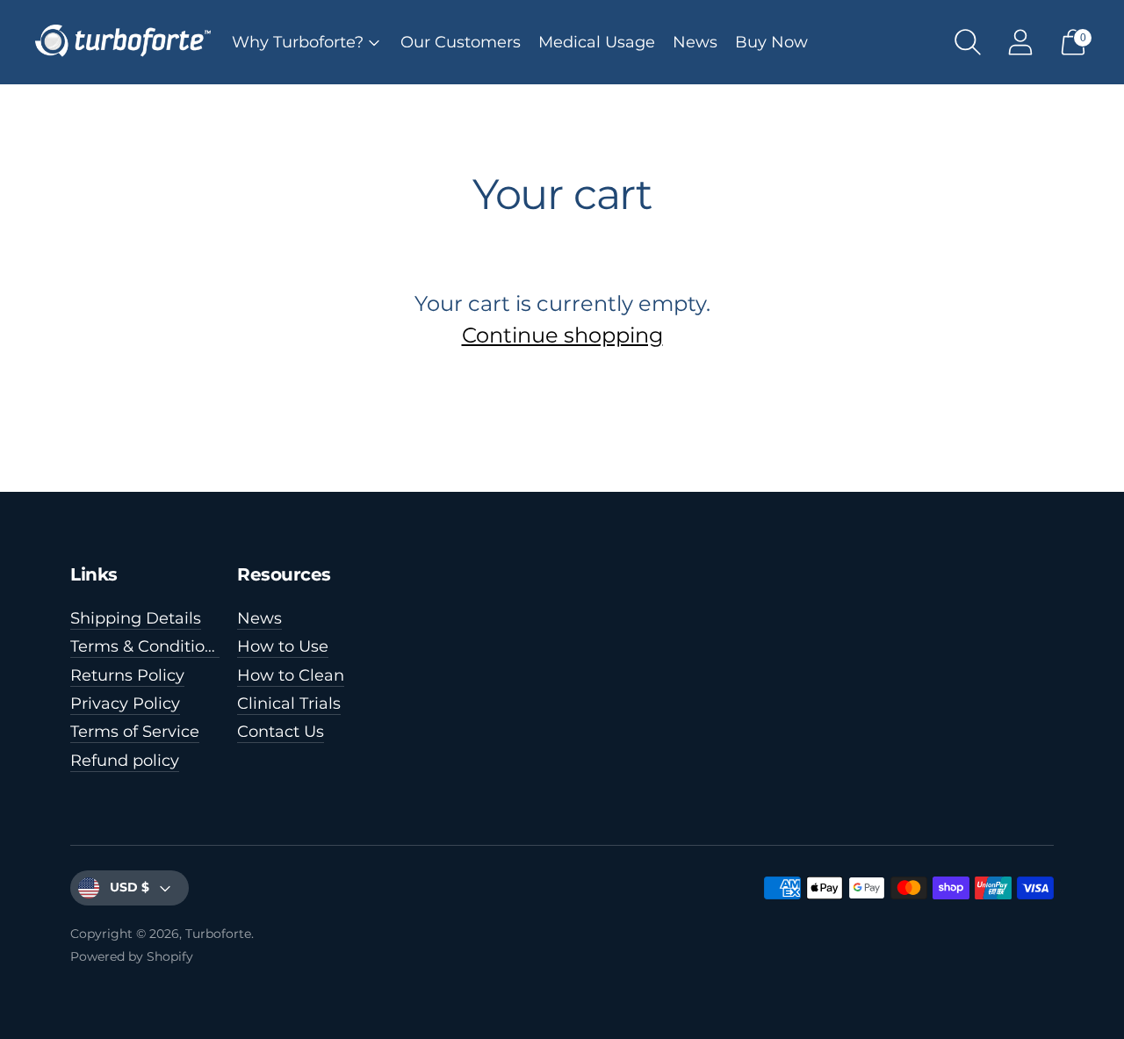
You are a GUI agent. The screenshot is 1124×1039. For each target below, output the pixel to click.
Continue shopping (562, 335)
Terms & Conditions (146, 646)
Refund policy (124, 760)
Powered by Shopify (131, 956)
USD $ (129, 887)
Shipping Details (135, 618)
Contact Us (280, 731)
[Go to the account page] (1020, 42)
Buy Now (771, 42)
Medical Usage (596, 42)
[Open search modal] (967, 42)
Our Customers (460, 42)
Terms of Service (134, 731)
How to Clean (290, 675)
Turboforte (218, 934)
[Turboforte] (123, 42)
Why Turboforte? (298, 42)
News (695, 42)
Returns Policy (127, 675)
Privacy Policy (125, 703)
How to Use (282, 646)
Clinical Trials (289, 703)
